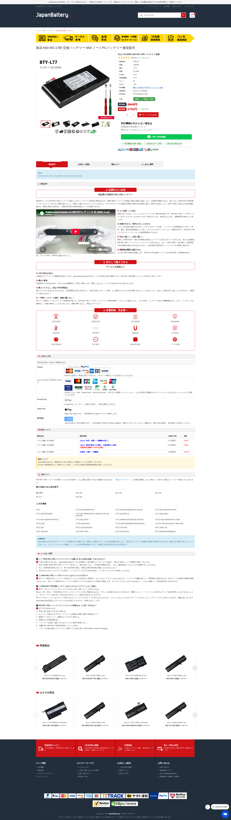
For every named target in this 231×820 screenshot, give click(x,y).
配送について (124, 770)
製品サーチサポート (123, 480)
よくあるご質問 (147, 164)
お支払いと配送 (84, 164)
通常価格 (122, 104)
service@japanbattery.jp (168, 773)
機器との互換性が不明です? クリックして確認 (148, 87)
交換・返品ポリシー (85, 773)
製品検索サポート (166, 770)
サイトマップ (42, 776)
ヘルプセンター (189, 6)
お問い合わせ (177, 6)
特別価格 (122, 109)
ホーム (38, 31)
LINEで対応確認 (159, 137)
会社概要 (167, 6)
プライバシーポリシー (45, 773)
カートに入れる (149, 115)
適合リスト (115, 164)
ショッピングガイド (152, 6)
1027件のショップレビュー (140, 58)
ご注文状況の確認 (125, 767)
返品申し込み (83, 776)
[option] (75, 87)
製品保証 (41, 770)
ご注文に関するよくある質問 (88, 770)
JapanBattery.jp (114, 814)
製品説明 (52, 164)
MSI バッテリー (48, 31)
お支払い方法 (123, 773)
